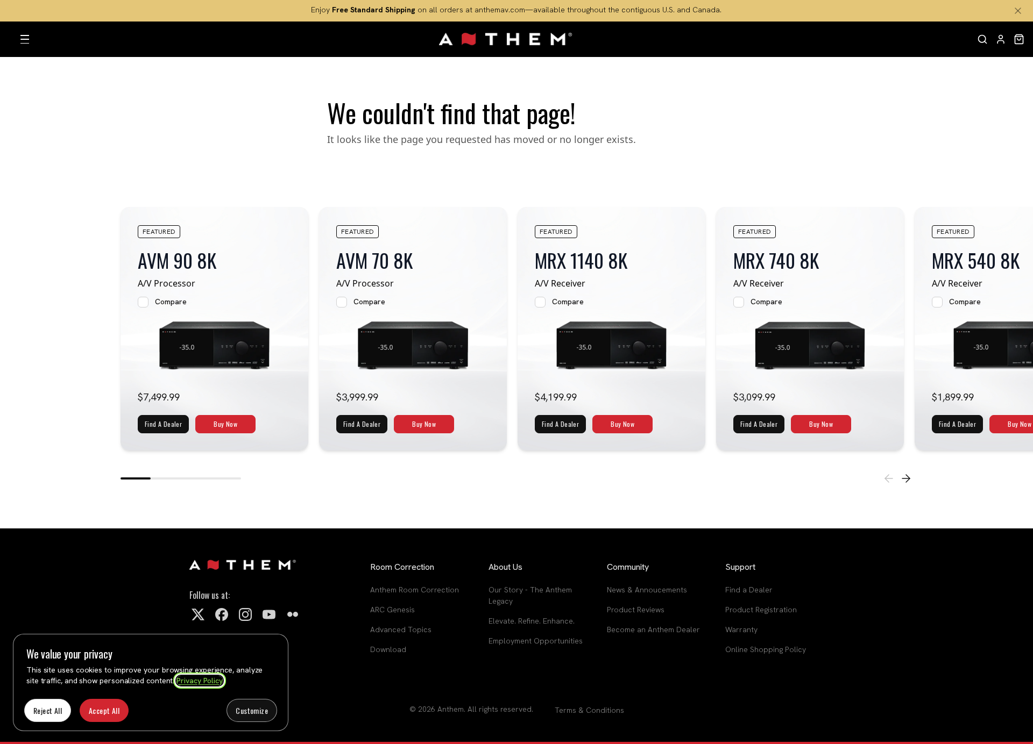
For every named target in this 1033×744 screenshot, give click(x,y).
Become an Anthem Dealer (653, 629)
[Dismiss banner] (1018, 10)
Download (388, 649)
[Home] (506, 39)
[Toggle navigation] (25, 39)
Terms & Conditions (589, 710)
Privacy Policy (199, 680)
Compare (171, 301)
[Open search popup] (982, 39)
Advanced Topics (400, 629)
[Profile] (1000, 39)
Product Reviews (635, 609)
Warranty (741, 629)
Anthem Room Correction (414, 590)
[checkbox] (143, 302)
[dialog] (150, 682)
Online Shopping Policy (765, 649)
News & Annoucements (647, 590)
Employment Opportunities (536, 641)
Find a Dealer (749, 590)
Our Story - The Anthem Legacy (530, 595)
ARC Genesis (392, 609)
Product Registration (761, 609)
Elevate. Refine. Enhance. (532, 621)
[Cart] (1019, 39)
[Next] (906, 478)
